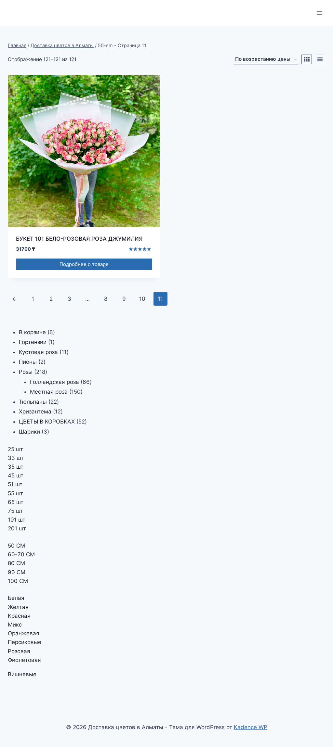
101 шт (16, 519)
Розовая (19, 651)
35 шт (15, 466)
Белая (16, 598)
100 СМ (18, 581)
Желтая (18, 607)
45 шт (15, 475)
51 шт (15, 484)
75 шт (15, 511)
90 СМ (16, 572)
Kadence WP (250, 727)
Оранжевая (23, 633)
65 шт (15, 502)
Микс (15, 624)
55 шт (15, 493)
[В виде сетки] (306, 59)
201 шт (17, 528)
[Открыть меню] (319, 13)
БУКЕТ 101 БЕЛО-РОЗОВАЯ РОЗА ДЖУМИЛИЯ (79, 238)
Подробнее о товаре (84, 264)
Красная (19, 616)
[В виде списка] (320, 59)
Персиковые (24, 642)
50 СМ (16, 545)
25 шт (15, 449)
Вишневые (22, 674)
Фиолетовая (24, 660)
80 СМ (16, 563)
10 (142, 299)
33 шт (16, 458)
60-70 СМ (21, 554)
